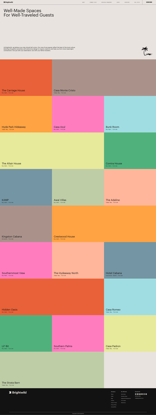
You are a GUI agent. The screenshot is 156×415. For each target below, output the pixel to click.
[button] (83, 2)
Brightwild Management (107, 2)
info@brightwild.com (139, 398)
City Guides (123, 400)
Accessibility (113, 406)
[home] (42, 2)
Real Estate (137, 2)
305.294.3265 (138, 396)
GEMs (112, 396)
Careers (112, 400)
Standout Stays (93, 2)
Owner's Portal (114, 402)
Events (118, 2)
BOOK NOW (149, 2)
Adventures (127, 2)
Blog (112, 398)
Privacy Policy (114, 404)
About (112, 394)
